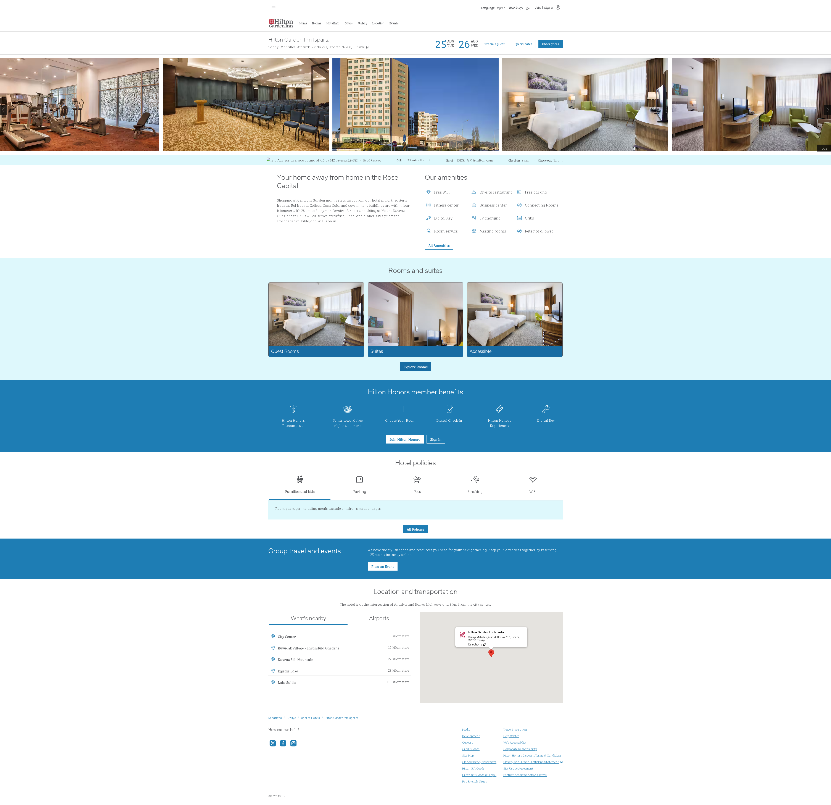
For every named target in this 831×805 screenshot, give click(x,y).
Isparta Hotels (310, 717)
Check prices (552, 43)
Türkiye (291, 717)
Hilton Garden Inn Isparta (342, 717)
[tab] (299, 486)
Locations (275, 717)
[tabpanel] (415, 509)
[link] (418, 159)
